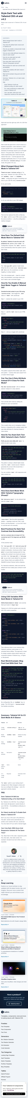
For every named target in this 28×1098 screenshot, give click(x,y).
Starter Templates (6, 1061)
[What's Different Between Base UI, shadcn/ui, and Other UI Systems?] (14, 935)
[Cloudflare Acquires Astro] (14, 967)
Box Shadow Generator (7, 1039)
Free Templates (5, 1026)
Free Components (6, 1029)
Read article (4, 924)
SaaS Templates (5, 1058)
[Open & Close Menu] (26, 3)
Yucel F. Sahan (11, 856)
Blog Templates (5, 1066)
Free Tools (4, 1032)
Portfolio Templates (6, 1064)
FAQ (4, 82)
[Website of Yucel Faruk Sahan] (18, 856)
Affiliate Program (5, 1076)
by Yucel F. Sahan (6, 28)
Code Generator (5, 1048)
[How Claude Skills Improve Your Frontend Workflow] (14, 905)
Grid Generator (5, 1045)
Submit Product (5, 1074)
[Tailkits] (5, 3)
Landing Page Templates (7, 1055)
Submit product (15, 1003)
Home (2, 7)
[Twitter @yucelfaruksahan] (20, 856)
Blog (7, 7)
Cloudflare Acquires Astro (8, 979)
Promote (3, 1079)
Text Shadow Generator (7, 1042)
